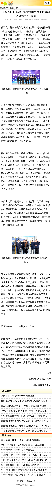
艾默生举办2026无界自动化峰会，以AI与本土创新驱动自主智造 (25, 445)
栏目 (12, 8)
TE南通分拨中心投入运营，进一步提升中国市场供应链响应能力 (25, 455)
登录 (47, 3)
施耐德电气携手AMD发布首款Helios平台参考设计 (25, 421)
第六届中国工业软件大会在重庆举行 (19, 450)
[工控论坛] (7, 3)
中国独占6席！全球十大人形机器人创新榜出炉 (24, 460)
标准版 (20, 481)
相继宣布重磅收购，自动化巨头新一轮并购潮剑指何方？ (25, 416)
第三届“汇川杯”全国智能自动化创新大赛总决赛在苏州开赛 (25, 470)
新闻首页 (4, 8)
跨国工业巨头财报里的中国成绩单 (17, 396)
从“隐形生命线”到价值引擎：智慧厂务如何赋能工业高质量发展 (25, 411)
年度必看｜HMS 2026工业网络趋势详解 (20, 440)
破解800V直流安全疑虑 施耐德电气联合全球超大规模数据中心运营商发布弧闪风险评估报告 (25, 401)
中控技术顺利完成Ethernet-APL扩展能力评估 (23, 475)
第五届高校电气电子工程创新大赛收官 (20, 465)
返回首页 (31, 481)
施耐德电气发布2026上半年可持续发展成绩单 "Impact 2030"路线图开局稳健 (25, 406)
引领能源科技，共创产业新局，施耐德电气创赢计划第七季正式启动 (25, 431)
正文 (18, 8)
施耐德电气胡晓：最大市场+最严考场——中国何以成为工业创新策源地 (25, 426)
